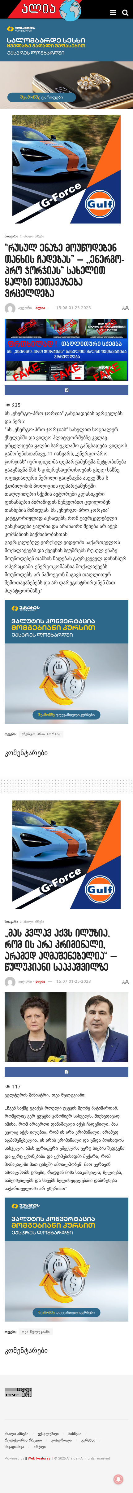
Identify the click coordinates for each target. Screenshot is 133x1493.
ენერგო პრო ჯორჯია (41, 734)
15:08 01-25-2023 (73, 308)
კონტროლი (61, 1440)
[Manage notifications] (118, 1479)
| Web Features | (39, 1458)
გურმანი (88, 1440)
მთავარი (11, 236)
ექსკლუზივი (48, 1434)
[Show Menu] (113, 12)
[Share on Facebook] (66, 390)
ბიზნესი (74, 1434)
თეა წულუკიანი (36, 1332)
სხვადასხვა (14, 1447)
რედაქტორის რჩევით (23, 1440)
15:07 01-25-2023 (73, 981)
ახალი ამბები (34, 236)
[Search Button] (125, 12)
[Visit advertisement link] (66, 174)
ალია (40, 308)
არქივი (40, 1447)
